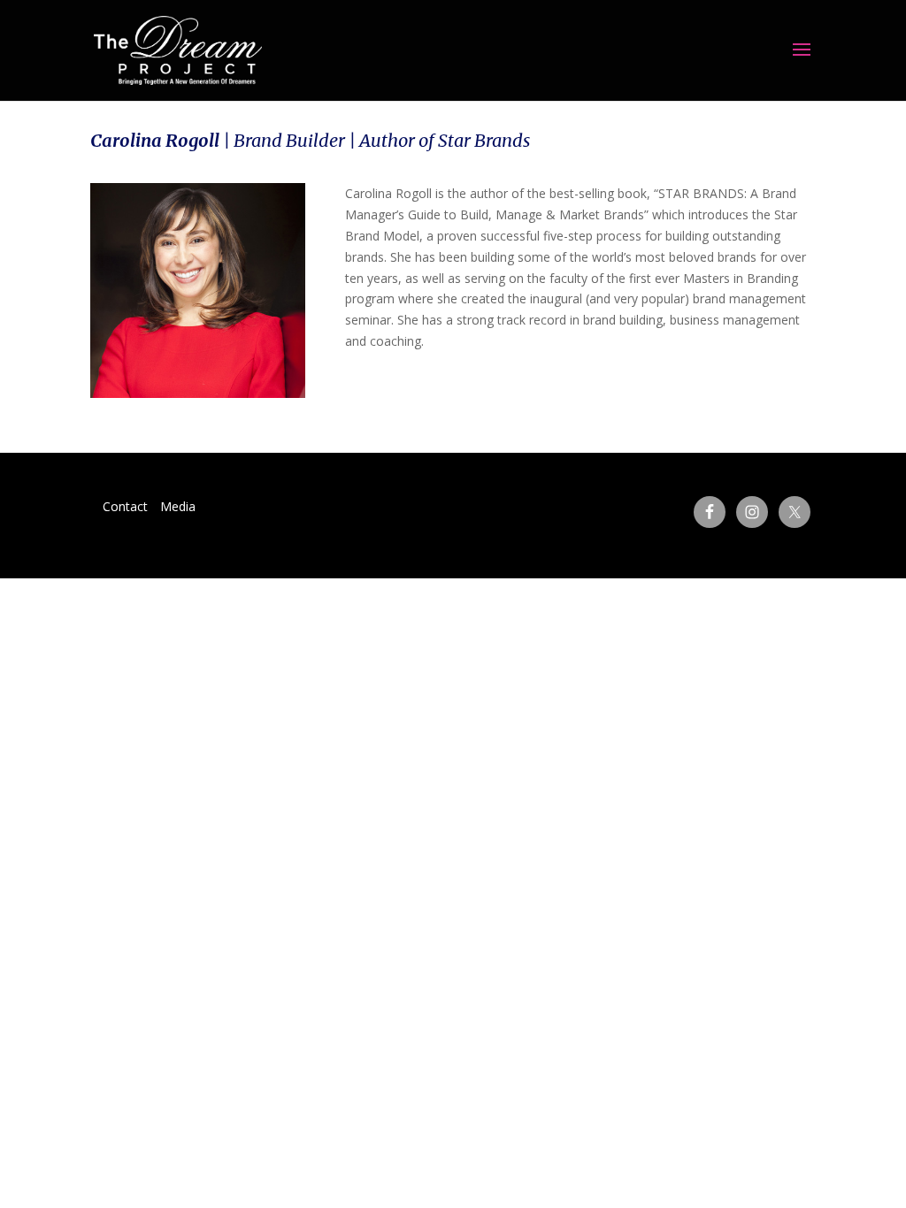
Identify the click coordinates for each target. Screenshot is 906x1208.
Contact (125, 506)
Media (178, 506)
